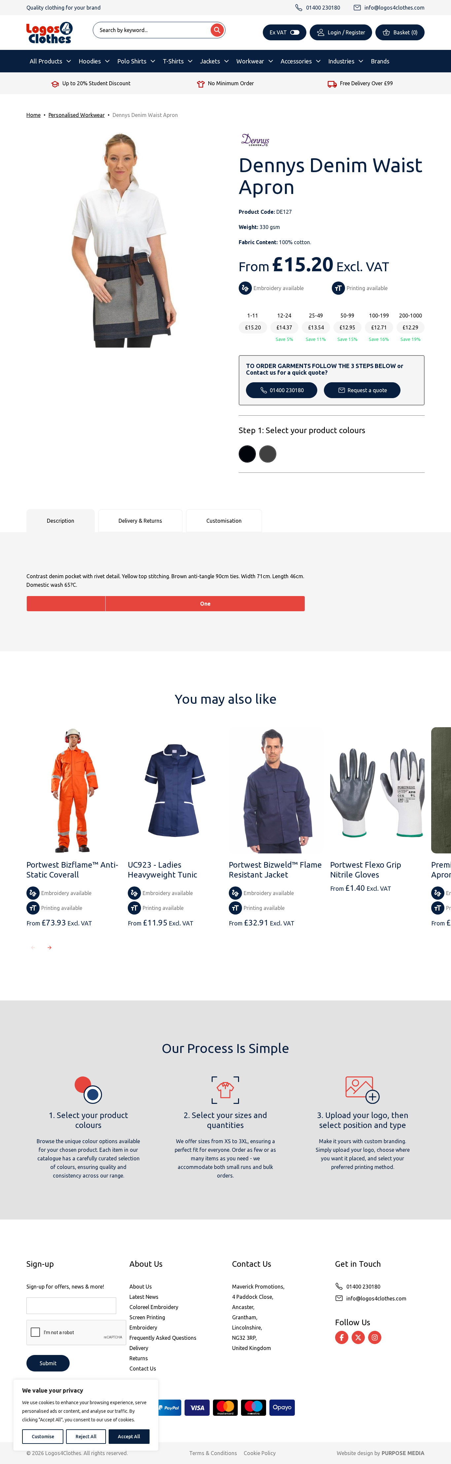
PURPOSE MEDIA (403, 1453)
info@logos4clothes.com (376, 1298)
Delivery (138, 1348)
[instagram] (374, 1337)
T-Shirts (173, 61)
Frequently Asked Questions (162, 1338)
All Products (46, 61)
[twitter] (358, 1337)
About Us (140, 1287)
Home (33, 115)
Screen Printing (147, 1317)
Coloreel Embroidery (153, 1307)
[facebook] (341, 1337)
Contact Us (142, 1368)
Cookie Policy (260, 1453)
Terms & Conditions (213, 1453)
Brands (380, 61)
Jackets (210, 61)
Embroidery (143, 1328)
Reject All (86, 1436)
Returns (138, 1358)
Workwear (250, 61)
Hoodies (90, 61)
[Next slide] (49, 947)
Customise (43, 1436)
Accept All (129, 1436)
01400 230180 (287, 390)
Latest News (143, 1297)
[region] (85, 1415)
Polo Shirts (131, 61)
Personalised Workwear (77, 115)
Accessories (296, 61)
